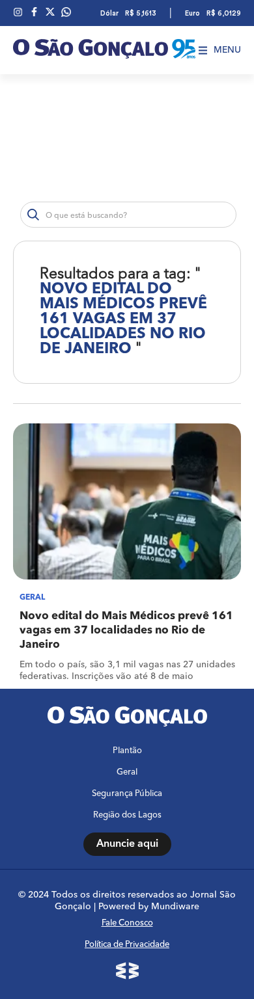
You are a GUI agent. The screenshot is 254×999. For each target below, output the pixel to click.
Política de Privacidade (127, 944)
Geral (127, 772)
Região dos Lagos (127, 815)
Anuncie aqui (127, 844)
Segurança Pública (127, 794)
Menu (227, 50)
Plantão (127, 751)
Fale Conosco (127, 923)
